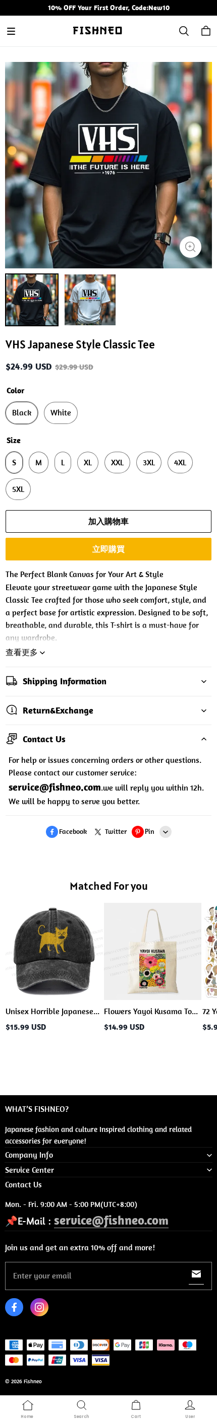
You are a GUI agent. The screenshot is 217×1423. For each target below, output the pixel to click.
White (60, 412)
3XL (149, 462)
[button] (11, 31)
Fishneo (33, 1381)
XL (88, 462)
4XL (180, 462)
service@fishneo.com (111, 1220)
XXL (117, 462)
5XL (18, 489)
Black (21, 412)
